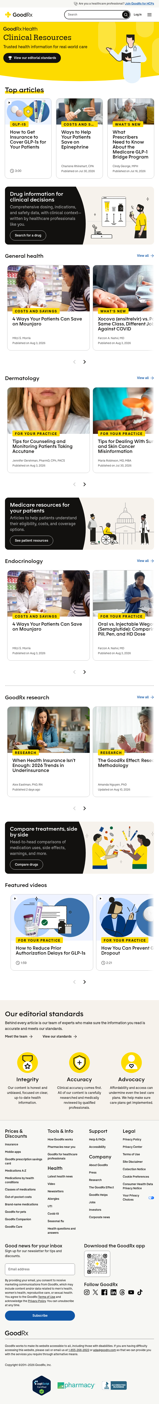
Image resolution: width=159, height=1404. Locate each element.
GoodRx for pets (15, 1212)
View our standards (57, 1036)
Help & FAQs (97, 1139)
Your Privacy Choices (131, 1197)
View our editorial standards (35, 58)
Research (95, 1180)
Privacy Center (132, 1147)
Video (51, 1184)
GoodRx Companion (18, 1219)
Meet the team (16, 1036)
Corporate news (99, 1217)
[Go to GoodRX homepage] (19, 15)
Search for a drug (28, 235)
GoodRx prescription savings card (24, 1161)
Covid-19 (53, 1214)
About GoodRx (98, 1165)
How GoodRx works (60, 1139)
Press (92, 1172)
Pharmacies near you (61, 1147)
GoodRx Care (13, 1227)
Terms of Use (131, 1154)
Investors (95, 1210)
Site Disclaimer (133, 1162)
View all (143, 255)
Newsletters (56, 1191)
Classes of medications (20, 1189)
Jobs (92, 1202)
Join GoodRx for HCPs (139, 3)
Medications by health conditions (20, 1180)
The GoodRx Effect (101, 1187)
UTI (50, 1206)
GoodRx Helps (98, 1195)
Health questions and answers (62, 1231)
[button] (97, 14)
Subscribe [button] (54, 1316)
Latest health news (60, 1176)
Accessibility (97, 1147)
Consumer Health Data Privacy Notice (138, 1186)
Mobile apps (13, 1152)
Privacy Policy (132, 1139)
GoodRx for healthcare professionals (63, 1156)
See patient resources (31, 540)
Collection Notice (134, 1169)
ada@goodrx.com (104, 1350)
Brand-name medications (21, 1204)
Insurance (11, 1144)
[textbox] (40, 1269)
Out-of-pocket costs (18, 1197)
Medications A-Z (15, 1170)
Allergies (53, 1199)
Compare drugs (26, 864)
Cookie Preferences (136, 1176)
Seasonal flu (56, 1221)
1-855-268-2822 (79, 1350)
